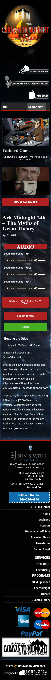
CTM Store (43, 564)
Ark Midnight (42, 588)
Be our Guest (42, 549)
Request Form (35, 487)
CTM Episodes (41, 582)
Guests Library (41, 600)
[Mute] (35, 260)
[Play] (7, 260)
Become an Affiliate (37, 531)
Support (45, 525)
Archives (44, 519)
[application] (25, 260)
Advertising (43, 570)
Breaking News (40, 537)
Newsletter (43, 543)
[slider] (42, 260)
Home (46, 513)
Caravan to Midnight (31, 666)
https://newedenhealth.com (30, 388)
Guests (45, 594)
